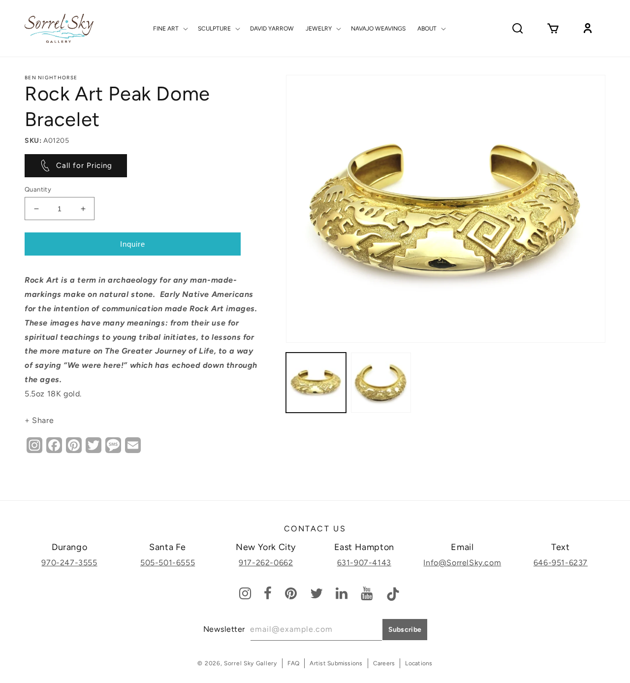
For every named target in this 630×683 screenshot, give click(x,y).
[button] (169, 28)
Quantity (38, 189)
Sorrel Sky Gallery (250, 663)
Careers (384, 663)
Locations (418, 663)
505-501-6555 (167, 562)
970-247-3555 (69, 562)
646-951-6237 (561, 562)
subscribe (405, 629)
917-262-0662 (266, 562)
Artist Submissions (336, 663)
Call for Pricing (84, 165)
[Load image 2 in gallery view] (381, 383)
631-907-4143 (364, 562)
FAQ (293, 663)
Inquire (132, 244)
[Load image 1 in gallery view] (316, 383)
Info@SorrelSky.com (462, 562)
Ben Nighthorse (51, 77)
